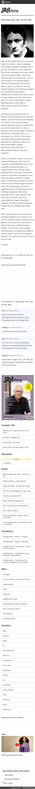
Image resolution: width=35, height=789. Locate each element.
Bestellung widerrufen (29, 788)
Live (4, 680)
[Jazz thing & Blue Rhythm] (10, 12)
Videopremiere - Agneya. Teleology (15, 542)
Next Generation (8, 651)
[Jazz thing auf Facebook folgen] (17, 760)
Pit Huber (5, 327)
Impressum (7, 709)
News (5, 631)
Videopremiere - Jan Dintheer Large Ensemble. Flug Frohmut (16, 554)
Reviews (6, 636)
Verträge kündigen (16, 788)
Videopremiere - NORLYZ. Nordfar (15, 537)
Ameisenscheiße (9, 619)
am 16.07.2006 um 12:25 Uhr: (15, 355)
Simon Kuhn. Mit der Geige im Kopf (15, 447)
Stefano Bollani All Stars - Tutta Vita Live (16, 475)
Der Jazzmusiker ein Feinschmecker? (17, 579)
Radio (5, 641)
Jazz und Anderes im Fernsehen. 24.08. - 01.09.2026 (17, 523)
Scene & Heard (8, 690)
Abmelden (7, 463)
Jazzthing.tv (7, 670)
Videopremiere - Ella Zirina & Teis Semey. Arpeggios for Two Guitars (15, 561)
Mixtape (5, 675)
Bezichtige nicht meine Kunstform (15, 604)
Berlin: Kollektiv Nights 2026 (13, 501)
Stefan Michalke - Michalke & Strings (16, 486)
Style (5, 589)
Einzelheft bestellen (12, 779)
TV (4, 646)
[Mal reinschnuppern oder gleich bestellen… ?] (17, 724)
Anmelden (16, 459)
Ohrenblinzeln (8, 614)
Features (6, 655)
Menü (8, 2)
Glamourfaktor (8, 584)
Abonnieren (8, 775)
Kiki (3, 310)
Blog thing (8, 258)
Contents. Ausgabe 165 (11, 437)
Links (5, 695)
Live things (6, 685)
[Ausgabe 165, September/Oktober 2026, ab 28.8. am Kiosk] (17, 397)
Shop (4, 705)
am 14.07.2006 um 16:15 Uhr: (15, 327)
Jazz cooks (7, 665)
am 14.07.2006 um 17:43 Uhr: (12, 338)
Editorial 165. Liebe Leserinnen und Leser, (15, 432)
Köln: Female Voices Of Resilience (15, 506)
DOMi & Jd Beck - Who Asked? (14, 481)
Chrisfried (5, 355)
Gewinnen (6, 700)
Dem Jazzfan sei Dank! (11, 609)
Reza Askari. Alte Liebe (11, 442)
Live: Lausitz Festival (10, 511)
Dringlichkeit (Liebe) (10, 599)
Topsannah (7, 594)
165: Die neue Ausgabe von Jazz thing (17, 491)
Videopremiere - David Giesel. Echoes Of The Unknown (17, 547)
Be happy (6, 574)
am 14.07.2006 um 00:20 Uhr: (12, 310)
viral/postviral (7, 660)
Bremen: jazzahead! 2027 (12, 496)
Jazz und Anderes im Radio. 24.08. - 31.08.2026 (16, 516)
